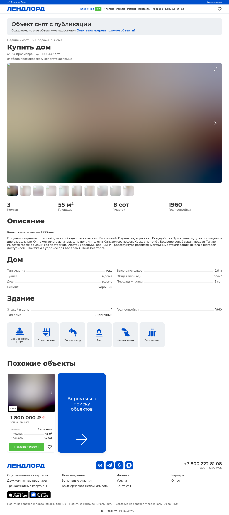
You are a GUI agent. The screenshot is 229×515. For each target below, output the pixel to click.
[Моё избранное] (220, 8)
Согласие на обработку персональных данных (147, 503)
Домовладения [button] (73, 475)
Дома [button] (58, 40)
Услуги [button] (120, 9)
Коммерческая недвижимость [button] (85, 486)
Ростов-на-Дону (18, 2)
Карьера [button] (157, 9)
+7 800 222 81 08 (203, 463)
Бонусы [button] (170, 9)
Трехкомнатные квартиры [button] (27, 486)
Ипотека (123, 475)
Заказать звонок (214, 2)
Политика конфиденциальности (91, 503)
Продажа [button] (42, 40)
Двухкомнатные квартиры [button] (27, 480)
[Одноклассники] (119, 465)
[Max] (129, 465)
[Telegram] (110, 465)
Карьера (177, 475)
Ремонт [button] (131, 9)
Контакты (124, 486)
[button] (12, 190)
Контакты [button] (144, 9)
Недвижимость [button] (18, 40)
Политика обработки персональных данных (36, 503)
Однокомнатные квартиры (27, 475)
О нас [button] (180, 9)
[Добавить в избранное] (50, 447)
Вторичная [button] (90, 9)
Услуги (122, 480)
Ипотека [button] (109, 9)
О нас (175, 480)
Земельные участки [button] (77, 480)
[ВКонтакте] (100, 465)
